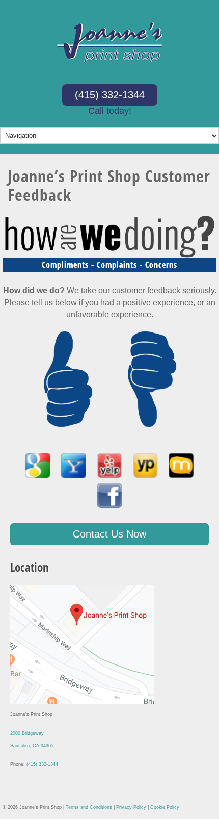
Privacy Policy (131, 807)
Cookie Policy (164, 807)
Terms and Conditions (89, 807)
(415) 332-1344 (110, 94)
